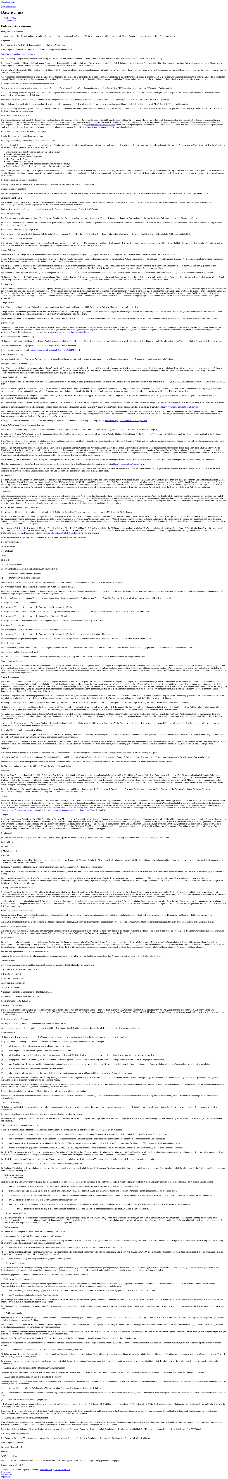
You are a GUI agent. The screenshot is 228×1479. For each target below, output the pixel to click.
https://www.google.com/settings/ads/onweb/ (179, 407)
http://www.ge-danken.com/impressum (18, 54)
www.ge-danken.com (34, 145)
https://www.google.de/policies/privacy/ (129, 464)
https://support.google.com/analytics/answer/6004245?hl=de (56, 350)
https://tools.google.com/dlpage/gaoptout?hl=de (69, 332)
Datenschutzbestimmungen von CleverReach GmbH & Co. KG (50, 533)
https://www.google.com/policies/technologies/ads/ (126, 420)
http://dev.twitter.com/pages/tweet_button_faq (70, 810)
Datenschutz (6, 1472)
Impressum (5, 1477)
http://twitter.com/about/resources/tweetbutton (20, 810)
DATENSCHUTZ (62, 1469)
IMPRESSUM (46, 1469)
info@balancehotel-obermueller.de (100, 125)
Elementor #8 (6, 1474)
